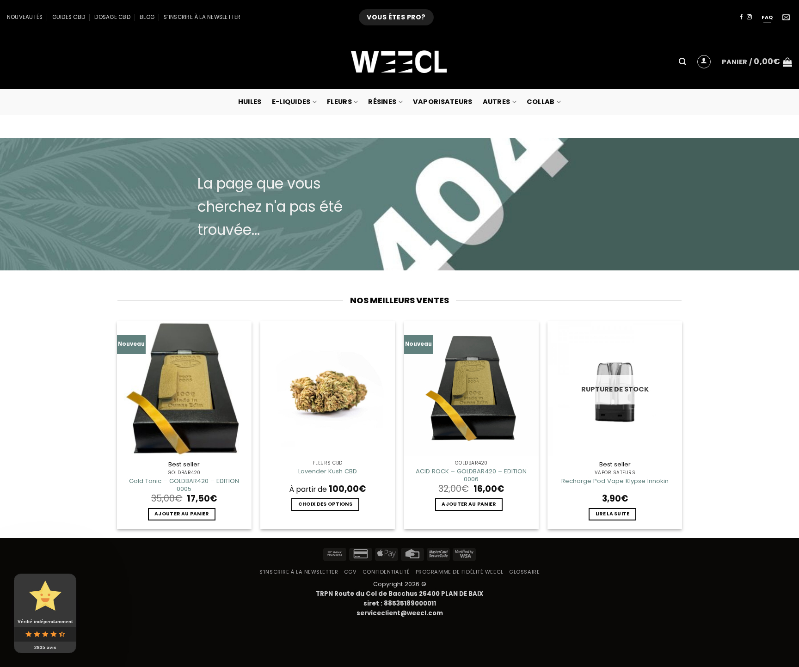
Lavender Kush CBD (327, 471)
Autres (496, 101)
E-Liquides (291, 101)
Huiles (250, 101)
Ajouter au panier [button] (181, 513)
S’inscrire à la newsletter (202, 17)
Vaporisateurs (443, 101)
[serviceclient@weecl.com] (787, 17)
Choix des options (325, 504)
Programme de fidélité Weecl (460, 571)
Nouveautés (25, 17)
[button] (682, 62)
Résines (382, 101)
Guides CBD (68, 17)
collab (541, 101)
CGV (350, 571)
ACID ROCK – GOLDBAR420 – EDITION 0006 (471, 475)
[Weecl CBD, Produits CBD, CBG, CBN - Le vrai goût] (399, 62)
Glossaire (524, 571)
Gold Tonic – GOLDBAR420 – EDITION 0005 (184, 485)
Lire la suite (613, 513)
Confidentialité (386, 571)
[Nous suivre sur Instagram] (749, 17)
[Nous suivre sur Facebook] (741, 17)
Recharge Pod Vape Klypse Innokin (615, 481)
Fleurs (339, 101)
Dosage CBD (112, 17)
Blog (147, 17)
